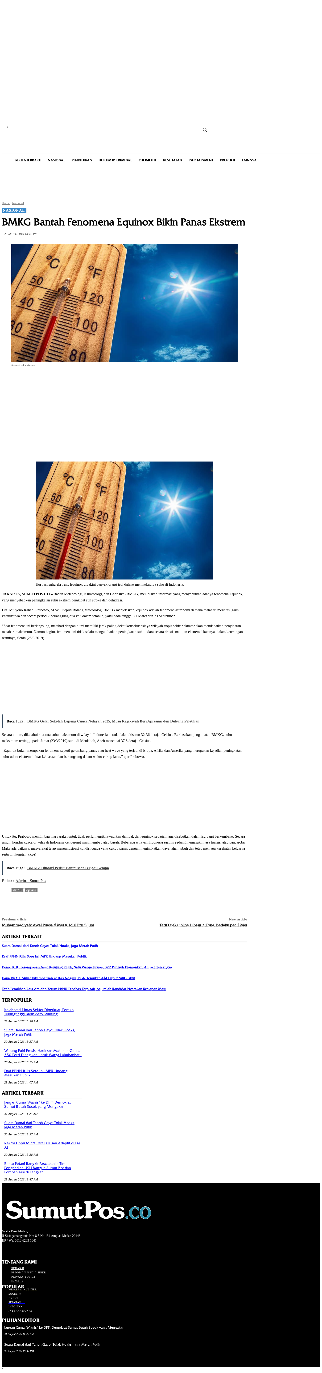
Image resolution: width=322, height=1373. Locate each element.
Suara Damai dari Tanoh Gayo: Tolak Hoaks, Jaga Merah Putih (50, 946)
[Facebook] (44, 378)
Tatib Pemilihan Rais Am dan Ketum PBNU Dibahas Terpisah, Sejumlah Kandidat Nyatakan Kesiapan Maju (84, 989)
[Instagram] (13, 1249)
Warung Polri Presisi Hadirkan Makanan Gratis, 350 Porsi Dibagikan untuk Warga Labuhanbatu (43, 1053)
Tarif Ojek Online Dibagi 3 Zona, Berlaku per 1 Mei (203, 925)
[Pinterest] (78, 378)
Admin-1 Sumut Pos (31, 881)
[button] (204, 129)
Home (6, 203)
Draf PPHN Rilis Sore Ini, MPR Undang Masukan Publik (44, 956)
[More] (112, 378)
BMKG (17, 890)
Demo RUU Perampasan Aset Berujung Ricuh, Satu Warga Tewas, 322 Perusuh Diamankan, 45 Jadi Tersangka (87, 967)
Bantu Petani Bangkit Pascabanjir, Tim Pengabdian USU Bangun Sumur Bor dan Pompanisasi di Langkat (37, 1168)
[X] (61, 378)
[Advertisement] (161, 181)
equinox (31, 890)
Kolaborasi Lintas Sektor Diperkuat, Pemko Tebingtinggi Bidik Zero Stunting (39, 1012)
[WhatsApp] (95, 378)
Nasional (18, 203)
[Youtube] (30, 1249)
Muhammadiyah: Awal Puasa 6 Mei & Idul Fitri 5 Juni (48, 925)
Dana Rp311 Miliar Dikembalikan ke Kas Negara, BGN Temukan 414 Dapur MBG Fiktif (68, 978)
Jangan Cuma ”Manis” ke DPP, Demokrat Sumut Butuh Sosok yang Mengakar (37, 1104)
